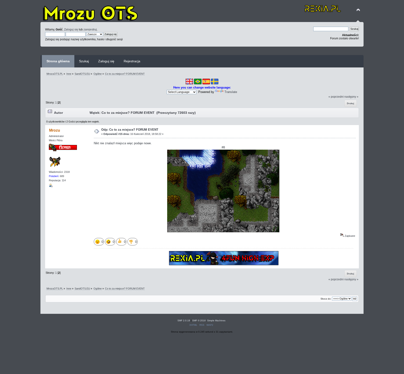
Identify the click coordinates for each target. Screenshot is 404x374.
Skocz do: (326, 298)
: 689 (56, 176)
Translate (230, 92)
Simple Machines (216, 320)
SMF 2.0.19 (183, 320)
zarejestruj (90, 29)
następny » (351, 96)
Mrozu (54, 130)
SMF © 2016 (199, 320)
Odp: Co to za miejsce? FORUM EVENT (129, 129)
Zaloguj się (71, 29)
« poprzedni (336, 96)
